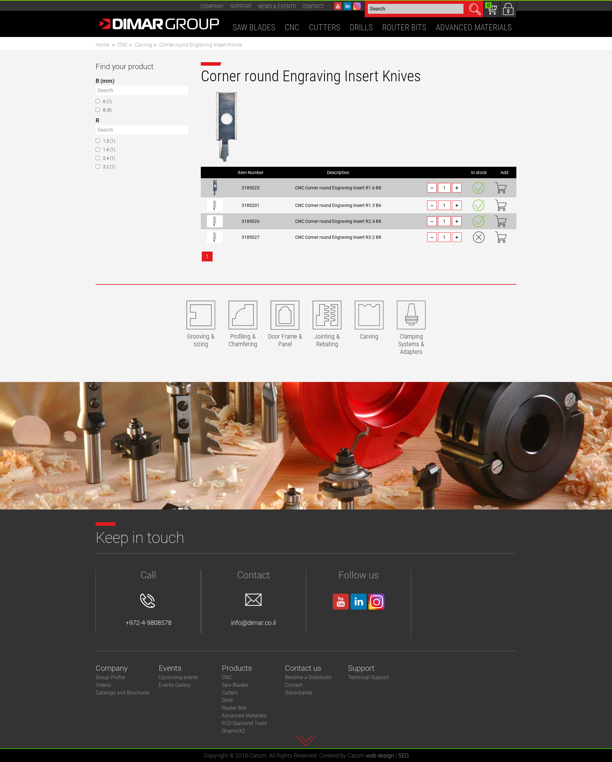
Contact (313, 6)
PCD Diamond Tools (244, 723)
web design (380, 755)
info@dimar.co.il (253, 622)
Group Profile (110, 677)
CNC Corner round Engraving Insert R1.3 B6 (338, 205)
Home (102, 45)
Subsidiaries (298, 693)
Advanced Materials (244, 716)
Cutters (230, 693)
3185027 (250, 237)
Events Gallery (175, 685)
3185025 (250, 187)
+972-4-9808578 (148, 622)
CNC (122, 45)
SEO (403, 755)
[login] (508, 9)
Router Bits (234, 708)
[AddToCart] (500, 187)
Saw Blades (235, 685)
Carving (143, 45)
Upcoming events (178, 677)
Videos (103, 685)
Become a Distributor (308, 677)
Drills (227, 700)
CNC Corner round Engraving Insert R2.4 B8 (338, 221)
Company (212, 6)
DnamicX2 (233, 731)
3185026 (250, 221)
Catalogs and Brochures (122, 693)
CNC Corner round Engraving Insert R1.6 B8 (338, 187)
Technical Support (368, 677)
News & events (277, 6)
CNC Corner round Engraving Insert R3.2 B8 (338, 237)
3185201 (250, 205)
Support (241, 6)
